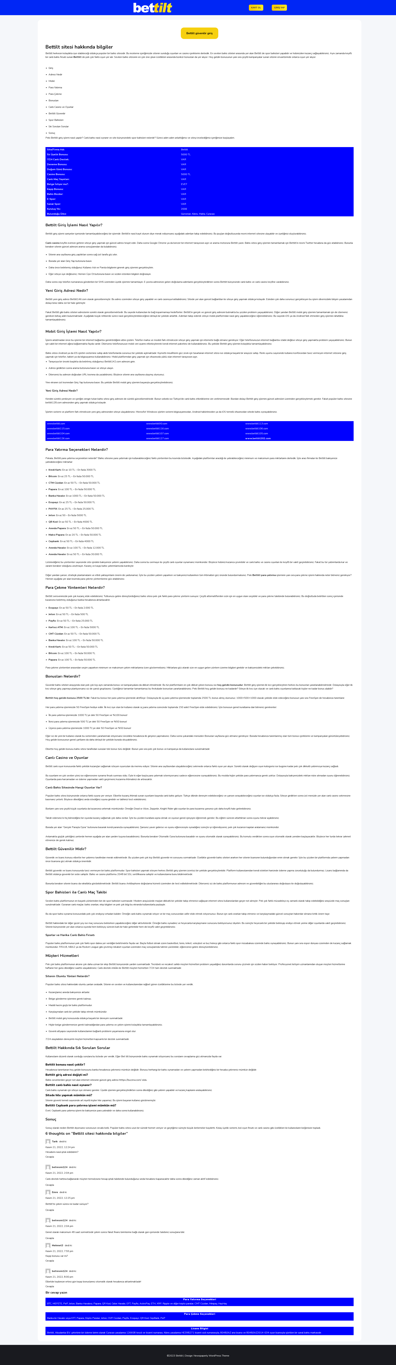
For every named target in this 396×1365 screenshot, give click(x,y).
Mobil (52, 81)
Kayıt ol (256, 7)
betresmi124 (59, 1167)
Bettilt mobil (295, 312)
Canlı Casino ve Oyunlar (61, 107)
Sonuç (52, 133)
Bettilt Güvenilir (57, 113)
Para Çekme (55, 94)
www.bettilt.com (56, 423)
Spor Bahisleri (56, 120)
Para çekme (51, 667)
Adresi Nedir (55, 74)
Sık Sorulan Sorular (59, 126)
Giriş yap (279, 7)
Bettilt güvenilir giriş (199, 33)
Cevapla (49, 1157)
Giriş (51, 68)
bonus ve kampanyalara (125, 685)
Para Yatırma (55, 87)
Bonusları (53, 100)
